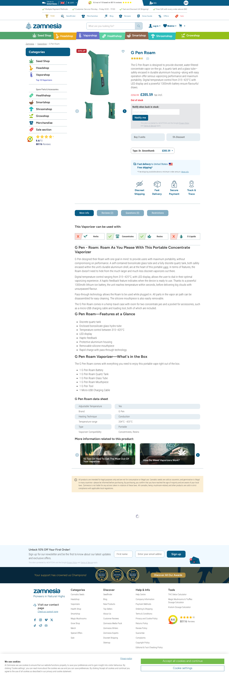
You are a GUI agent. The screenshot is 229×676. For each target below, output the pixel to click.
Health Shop (76, 609)
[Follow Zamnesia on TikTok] (34, 625)
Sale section (43, 129)
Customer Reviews (111, 618)
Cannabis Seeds (77, 594)
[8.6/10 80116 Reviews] (46, 136)
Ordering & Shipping (144, 609)
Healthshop (43, 95)
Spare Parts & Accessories (47, 89)
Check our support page (48, 611)
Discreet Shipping (110, 638)
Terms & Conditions (144, 613)
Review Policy (141, 628)
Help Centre (141, 594)
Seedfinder (107, 594)
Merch (73, 628)
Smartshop (43, 102)
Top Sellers (107, 609)
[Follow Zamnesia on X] (51, 619)
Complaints (141, 638)
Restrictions (158, 212)
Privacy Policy (184, 123)
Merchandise (44, 123)
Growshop (42, 116)
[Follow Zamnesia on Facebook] (34, 619)
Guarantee (140, 633)
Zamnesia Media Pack (112, 623)
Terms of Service (150, 126)
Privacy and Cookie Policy (146, 618)
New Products (109, 604)
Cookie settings (182, 668)
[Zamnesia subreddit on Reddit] (40, 625)
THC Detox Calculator (177, 594)
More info (185, 172)
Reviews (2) (107, 212)
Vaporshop (43, 74)
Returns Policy (142, 623)
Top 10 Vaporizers (44, 80)
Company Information (145, 599)
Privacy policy (126, 658)
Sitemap (106, 642)
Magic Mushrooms (78, 618)
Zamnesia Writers (110, 628)
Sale (72, 638)
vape (165, 267)
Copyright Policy (143, 642)
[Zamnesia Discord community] (46, 625)
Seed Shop (43, 61)
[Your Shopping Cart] (182, 26)
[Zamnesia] (53, 26)
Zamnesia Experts (110, 633)
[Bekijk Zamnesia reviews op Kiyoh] (30, 139)
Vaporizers (75, 604)
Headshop (42, 68)
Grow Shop (75, 623)
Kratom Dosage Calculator (179, 607)
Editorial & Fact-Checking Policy (149, 647)
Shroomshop (44, 109)
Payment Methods (143, 604)
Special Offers (76, 633)
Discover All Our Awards (168, 575)
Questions (132, 212)
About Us (107, 613)
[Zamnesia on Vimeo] (46, 619)
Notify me (140, 117)
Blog (105, 599)
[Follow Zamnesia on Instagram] (40, 619)
